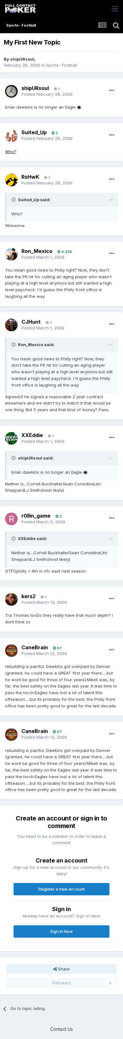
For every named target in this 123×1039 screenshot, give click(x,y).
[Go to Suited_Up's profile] (11, 135)
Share (63, 968)
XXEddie (32, 435)
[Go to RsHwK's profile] (11, 180)
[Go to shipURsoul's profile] (11, 91)
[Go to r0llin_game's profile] (11, 519)
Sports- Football (61, 65)
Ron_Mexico (36, 251)
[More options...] (111, 90)
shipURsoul (22, 59)
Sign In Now (61, 931)
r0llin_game (35, 516)
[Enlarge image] (79, 107)
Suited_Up (34, 132)
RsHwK (30, 177)
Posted (47, 94)
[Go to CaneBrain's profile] (11, 650)
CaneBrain (34, 647)
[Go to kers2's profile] (11, 599)
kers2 (28, 596)
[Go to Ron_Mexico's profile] (11, 254)
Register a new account (61, 889)
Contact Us (61, 1029)
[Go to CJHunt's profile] (11, 325)
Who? (10, 151)
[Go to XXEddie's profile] (11, 438)
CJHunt (31, 322)
